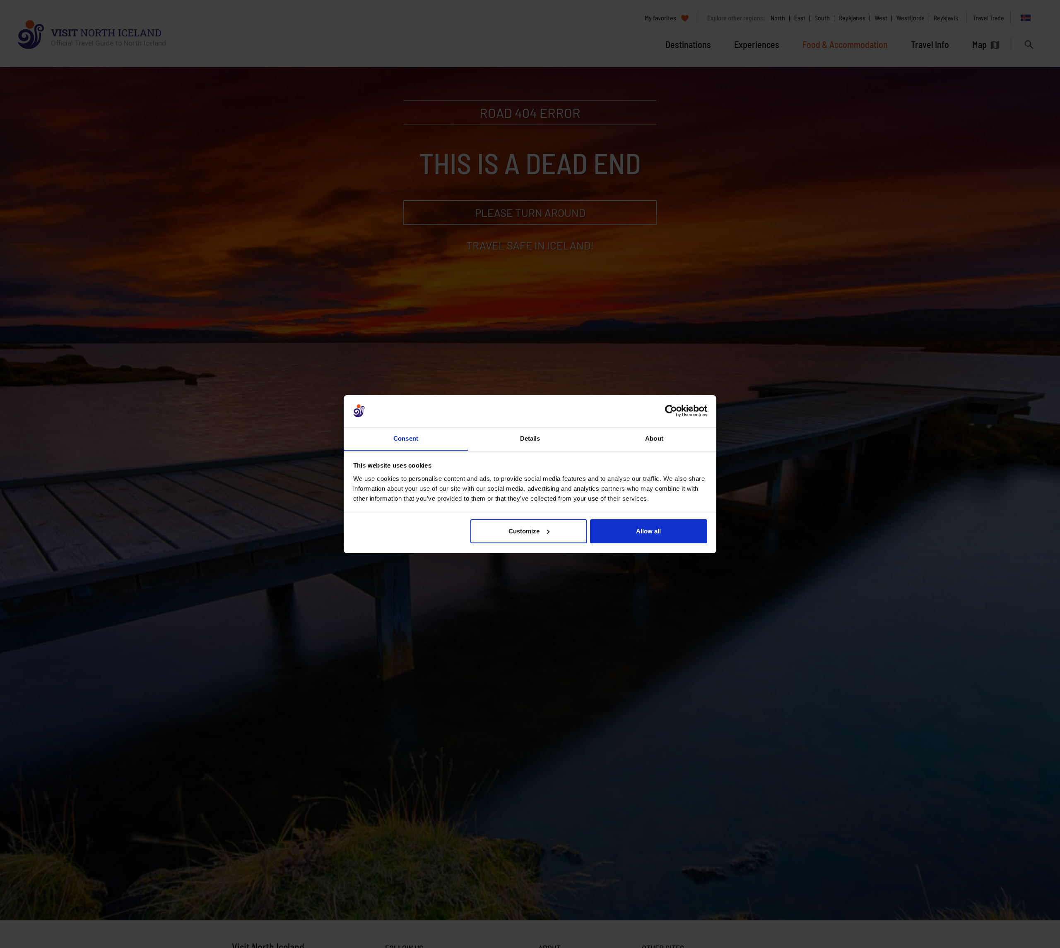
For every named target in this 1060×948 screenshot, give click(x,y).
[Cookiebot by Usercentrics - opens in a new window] (671, 411)
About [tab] (654, 438)
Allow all (648, 531)
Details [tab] (530, 438)
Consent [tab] (405, 438)
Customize (524, 531)
